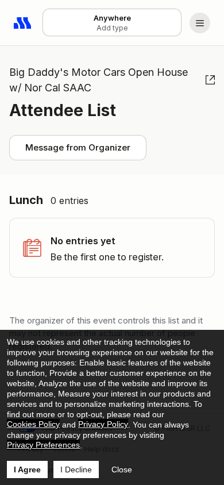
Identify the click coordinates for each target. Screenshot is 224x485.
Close (121, 469)
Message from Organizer (77, 147)
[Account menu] (200, 23)
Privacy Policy (103, 424)
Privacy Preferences (43, 444)
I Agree (27, 469)
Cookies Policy (33, 424)
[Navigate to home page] (23, 22)
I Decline (76, 469)
